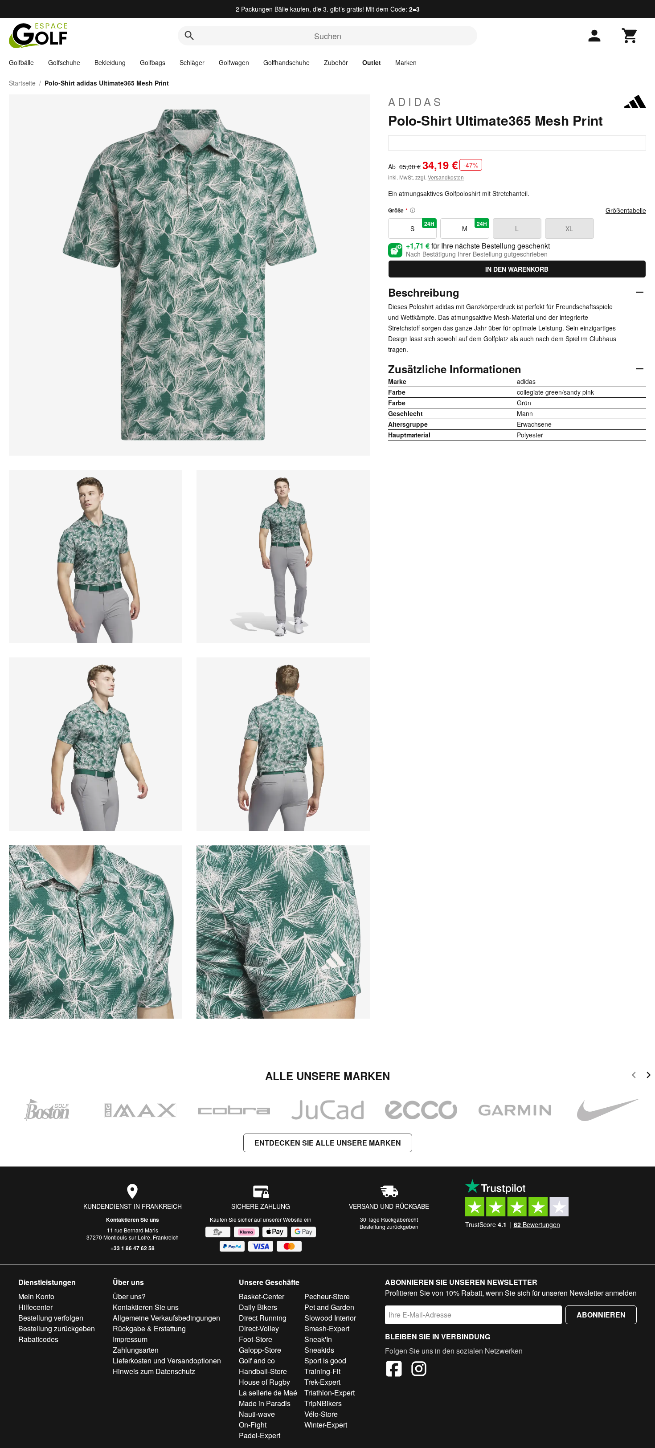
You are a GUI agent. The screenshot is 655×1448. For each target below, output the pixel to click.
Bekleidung (110, 62)
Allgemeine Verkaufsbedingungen (166, 1318)
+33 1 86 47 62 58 (133, 1248)
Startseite (22, 82)
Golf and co (257, 1360)
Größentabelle (626, 210)
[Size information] (412, 210)
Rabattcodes (38, 1339)
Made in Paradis (265, 1403)
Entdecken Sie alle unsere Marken (327, 1143)
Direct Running (263, 1318)
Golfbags (152, 62)
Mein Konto (36, 1296)
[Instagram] (419, 1370)
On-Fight (252, 1424)
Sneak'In (318, 1339)
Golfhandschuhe (286, 62)
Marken (406, 62)
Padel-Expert (259, 1435)
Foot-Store (255, 1339)
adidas (415, 101)
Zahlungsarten (136, 1350)
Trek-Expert (322, 1382)
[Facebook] (394, 1370)
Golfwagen (234, 62)
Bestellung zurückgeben (389, 1226)
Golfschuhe (64, 62)
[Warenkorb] (630, 36)
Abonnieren (601, 1314)
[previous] (633, 1076)
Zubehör (336, 62)
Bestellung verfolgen (50, 1318)
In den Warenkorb (517, 269)
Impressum (130, 1339)
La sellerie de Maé (268, 1392)
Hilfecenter (35, 1307)
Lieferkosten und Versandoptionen (167, 1360)
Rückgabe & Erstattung (149, 1328)
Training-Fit (322, 1371)
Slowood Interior (330, 1318)
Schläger (192, 62)
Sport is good (325, 1360)
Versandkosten (446, 177)
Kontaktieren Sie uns (132, 1219)
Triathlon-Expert (329, 1392)
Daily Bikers (258, 1307)
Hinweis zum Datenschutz (154, 1371)
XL (569, 228)
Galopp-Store (260, 1350)
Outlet (371, 62)
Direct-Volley (259, 1328)
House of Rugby (264, 1382)
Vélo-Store (321, 1414)
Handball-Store (263, 1371)
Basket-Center (261, 1296)
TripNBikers (323, 1403)
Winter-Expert (325, 1424)
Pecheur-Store (327, 1296)
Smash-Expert (326, 1328)
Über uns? (129, 1296)
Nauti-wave (257, 1414)
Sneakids (319, 1350)
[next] (648, 1076)
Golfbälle (21, 62)
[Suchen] (189, 35)
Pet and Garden (329, 1307)
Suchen (327, 35)
